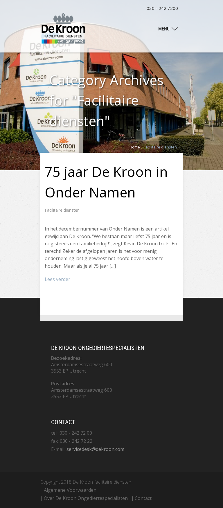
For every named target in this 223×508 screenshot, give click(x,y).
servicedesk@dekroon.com (95, 449)
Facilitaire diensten (62, 210)
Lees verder (57, 279)
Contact (143, 498)
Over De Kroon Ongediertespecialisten (86, 498)
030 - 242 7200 (162, 8)
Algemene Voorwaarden (70, 490)
